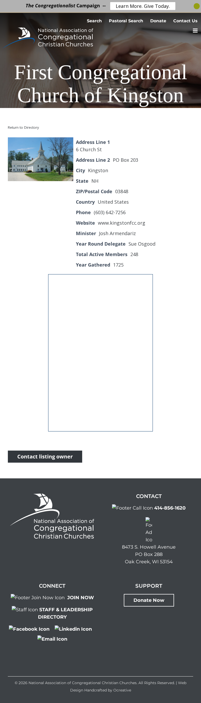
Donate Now (148, 600)
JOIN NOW (80, 598)
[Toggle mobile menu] (195, 30)
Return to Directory (23, 127)
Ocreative (122, 690)
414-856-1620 (170, 508)
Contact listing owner (45, 456)
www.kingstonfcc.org (121, 223)
